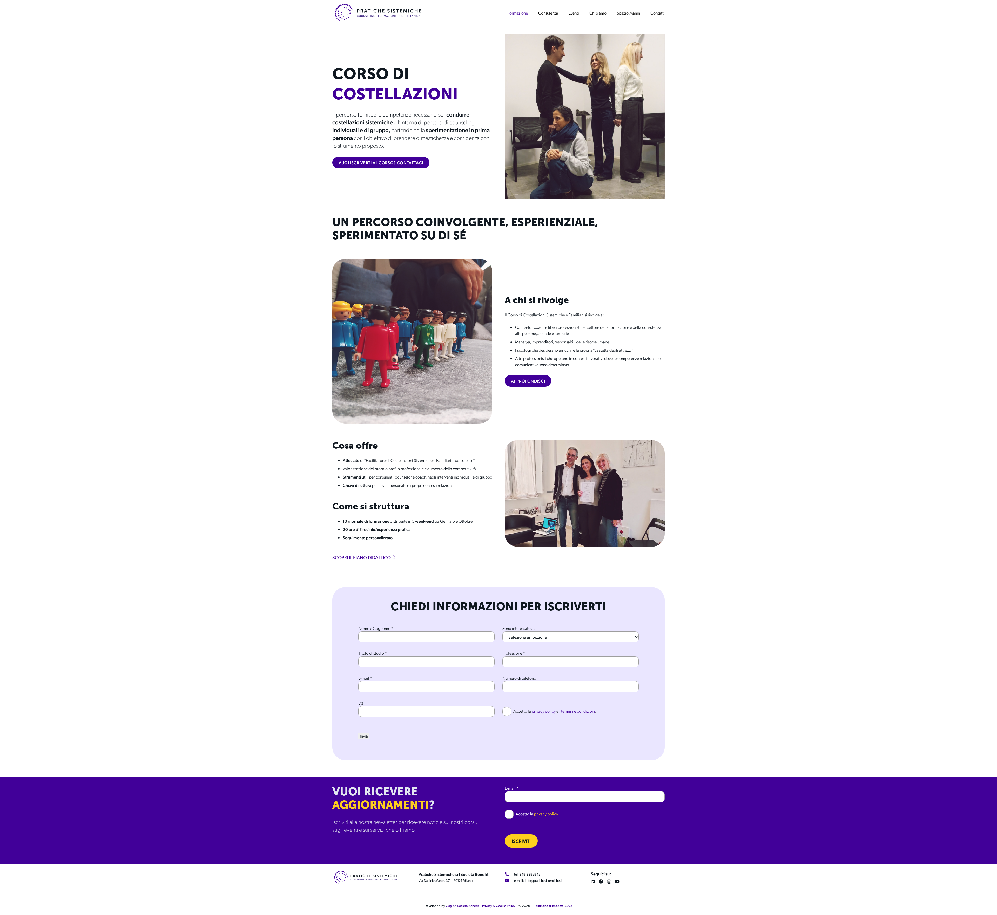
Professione (513, 653)
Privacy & (489, 906)
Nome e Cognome (375, 628)
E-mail (365, 678)
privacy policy (544, 711)
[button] (530, 13)
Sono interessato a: (518, 628)
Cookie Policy (505, 906)
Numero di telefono (519, 678)
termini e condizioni (578, 711)
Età (361, 703)
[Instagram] (609, 881)
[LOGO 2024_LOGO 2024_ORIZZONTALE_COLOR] (378, 13)
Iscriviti (521, 841)
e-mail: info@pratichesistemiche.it (538, 880)
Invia (364, 736)
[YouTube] (617, 881)
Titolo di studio (372, 653)
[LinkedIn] (593, 881)
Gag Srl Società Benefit (462, 906)
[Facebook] (601, 881)
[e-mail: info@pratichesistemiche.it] (509, 880)
